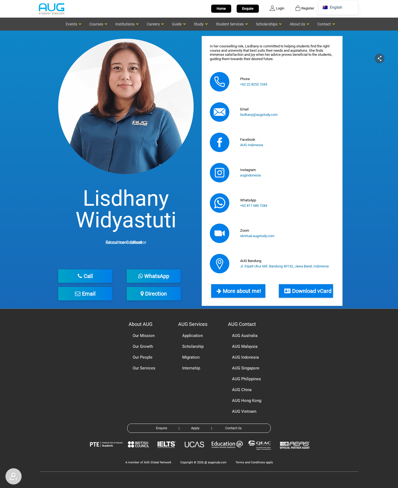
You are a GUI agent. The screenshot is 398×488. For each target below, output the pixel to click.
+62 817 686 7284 (253, 206)
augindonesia (250, 175)
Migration (191, 357)
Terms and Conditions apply (254, 462)
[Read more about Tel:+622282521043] (219, 81)
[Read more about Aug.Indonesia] (219, 142)
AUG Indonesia (251, 145)
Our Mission (144, 335)
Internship (191, 368)
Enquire (247, 8)
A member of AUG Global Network (148, 462)
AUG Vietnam (244, 411)
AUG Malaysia (244, 346)
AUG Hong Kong (246, 400)
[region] (199, 169)
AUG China (242, 389)
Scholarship (193, 346)
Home (221, 8)
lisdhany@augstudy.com (259, 115)
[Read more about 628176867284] (219, 203)
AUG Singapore (245, 368)
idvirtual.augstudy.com (257, 236)
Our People (142, 357)
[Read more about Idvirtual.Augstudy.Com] (219, 233)
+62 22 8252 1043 (253, 84)
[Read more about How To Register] (295, 452)
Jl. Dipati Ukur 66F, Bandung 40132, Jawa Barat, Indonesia (284, 266)
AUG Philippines (246, 378)
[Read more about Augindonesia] (219, 172)
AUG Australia (244, 335)
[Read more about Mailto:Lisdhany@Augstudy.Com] (219, 112)
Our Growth (143, 346)
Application (192, 335)
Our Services (144, 368)
